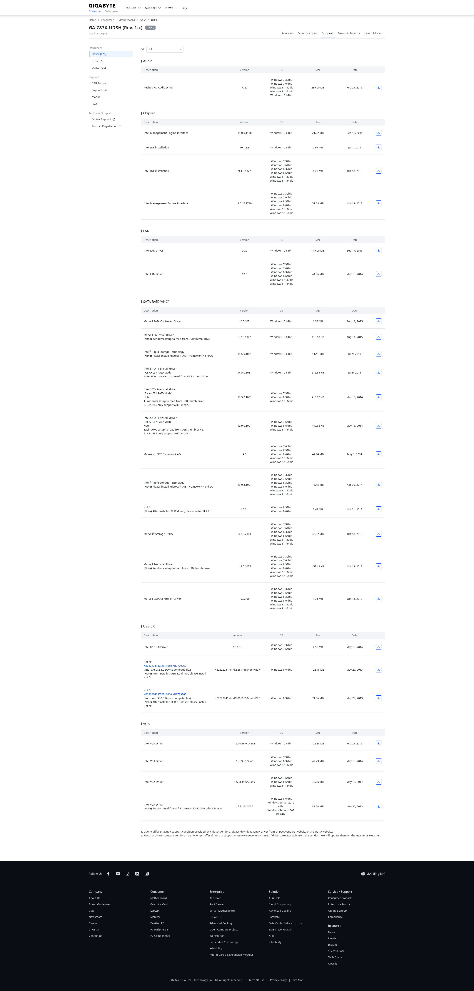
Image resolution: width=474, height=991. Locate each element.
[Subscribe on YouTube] (118, 873)
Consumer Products (340, 898)
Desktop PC (157, 923)
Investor (94, 929)
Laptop (154, 910)
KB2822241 (150, 665)
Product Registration (104, 126)
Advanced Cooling (221, 923)
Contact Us (95, 936)
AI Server (215, 898)
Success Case (336, 951)
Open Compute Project (224, 929)
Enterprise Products (340, 904)
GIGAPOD (215, 917)
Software (274, 917)
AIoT (271, 936)
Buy (184, 8)
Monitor (155, 917)
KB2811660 (165, 665)
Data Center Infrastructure (285, 923)
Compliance (335, 917)
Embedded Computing (224, 942)
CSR (91, 910)
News (331, 932)
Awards (332, 963)
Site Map (298, 980)
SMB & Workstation (281, 929)
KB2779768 (179, 665)
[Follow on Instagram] (127, 873)
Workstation (217, 936)
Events (332, 938)
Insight (332, 944)
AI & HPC (274, 898)
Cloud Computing (280, 904)
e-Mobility (216, 948)
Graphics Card (159, 904)
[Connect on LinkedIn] (137, 873)
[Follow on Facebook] (108, 873)
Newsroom (95, 917)
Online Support (101, 119)
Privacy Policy (278, 980)
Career (93, 923)
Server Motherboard (222, 910)
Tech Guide (335, 957)
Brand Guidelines (100, 904)
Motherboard (158, 898)
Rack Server (217, 904)
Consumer (95, 11)
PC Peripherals (159, 929)
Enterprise (111, 11)
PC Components (160, 936)
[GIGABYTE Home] (103, 5)
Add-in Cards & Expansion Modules (231, 954)
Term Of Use (256, 980)
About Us (94, 898)
